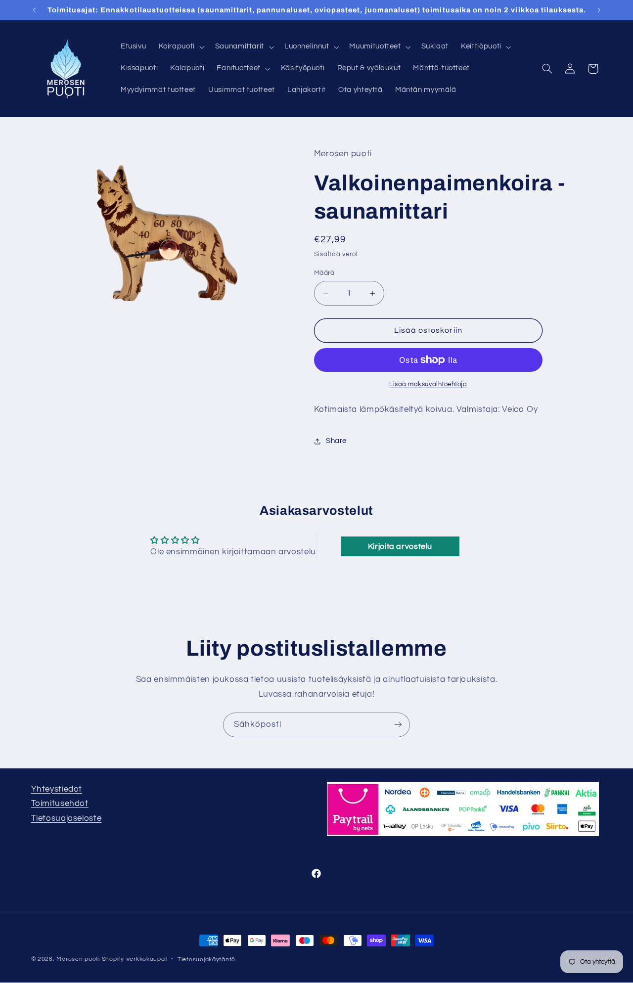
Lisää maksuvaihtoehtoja (428, 384)
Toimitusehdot (60, 803)
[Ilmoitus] (599, 10)
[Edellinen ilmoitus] (34, 10)
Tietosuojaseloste (66, 818)
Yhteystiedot (57, 789)
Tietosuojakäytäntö (206, 959)
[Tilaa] (398, 725)
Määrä (324, 272)
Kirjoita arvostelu (400, 546)
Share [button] (336, 441)
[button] (180, 47)
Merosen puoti (78, 959)
